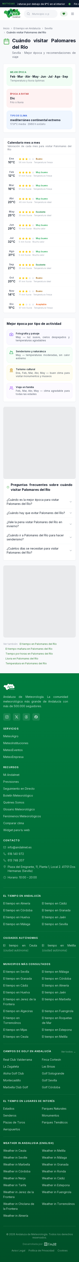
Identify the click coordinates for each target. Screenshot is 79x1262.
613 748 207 (16, 860)
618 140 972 (16, 853)
